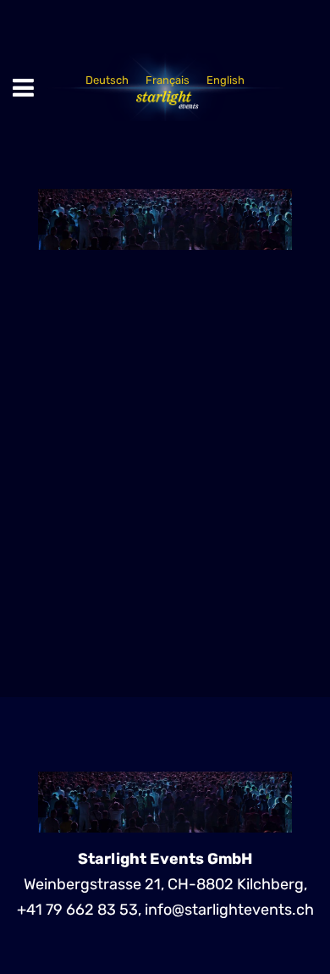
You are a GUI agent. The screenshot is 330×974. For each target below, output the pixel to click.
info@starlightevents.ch (229, 909)
